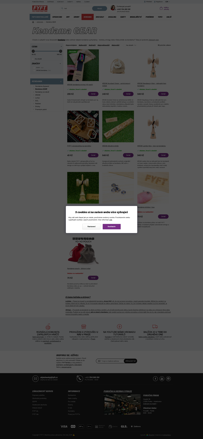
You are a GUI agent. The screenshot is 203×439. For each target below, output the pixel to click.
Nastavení (91, 226)
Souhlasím (112, 226)
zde (110, 220)
